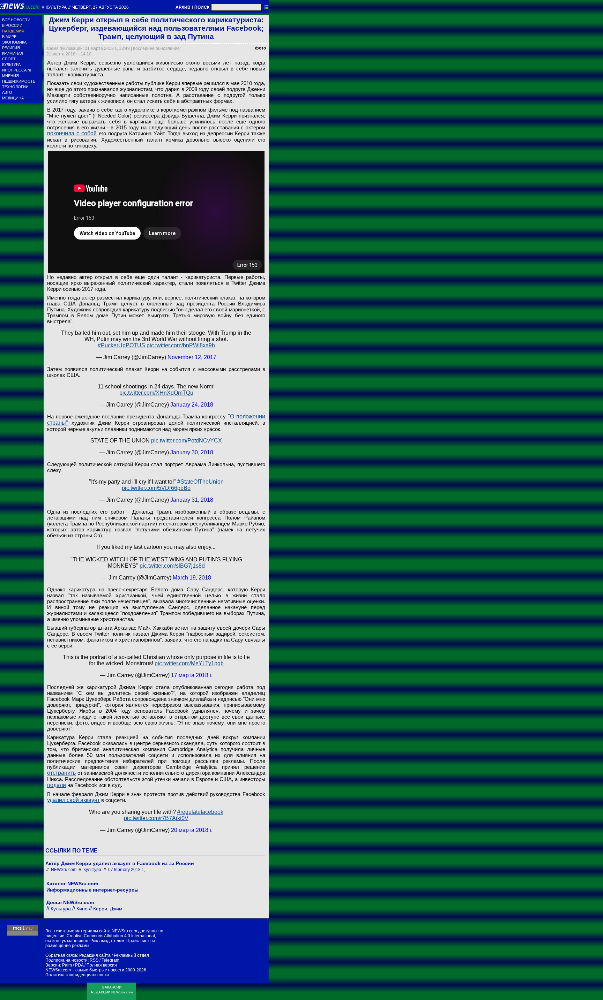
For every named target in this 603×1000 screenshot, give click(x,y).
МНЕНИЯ (10, 76)
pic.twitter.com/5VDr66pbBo (156, 488)
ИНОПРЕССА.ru (16, 70)
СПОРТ (9, 59)
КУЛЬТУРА (11, 64)
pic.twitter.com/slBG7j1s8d (172, 566)
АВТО (7, 92)
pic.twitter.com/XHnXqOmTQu (156, 393)
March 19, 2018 (192, 578)
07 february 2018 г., (126, 869)
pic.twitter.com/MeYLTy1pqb (189, 663)
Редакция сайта (95, 955)
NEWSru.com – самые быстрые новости (84, 970)
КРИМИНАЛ (12, 53)
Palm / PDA (72, 965)
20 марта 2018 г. (192, 830)
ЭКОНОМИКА (14, 42)
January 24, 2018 (191, 405)
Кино (82, 908)
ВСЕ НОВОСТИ (16, 20)
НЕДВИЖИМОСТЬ (18, 81)
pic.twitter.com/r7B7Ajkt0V (156, 818)
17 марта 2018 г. (192, 675)
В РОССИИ (12, 25)
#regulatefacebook (200, 812)
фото (260, 48)
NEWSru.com (63, 869)
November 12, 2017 (192, 357)
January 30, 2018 (191, 452)
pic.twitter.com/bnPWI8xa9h (181, 345)
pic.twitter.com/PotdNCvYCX (186, 441)
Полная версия (102, 965)
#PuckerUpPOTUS (121, 345)
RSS (94, 960)
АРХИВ (183, 7)
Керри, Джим (107, 908)
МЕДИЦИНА (13, 98)
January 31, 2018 (191, 500)
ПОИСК (201, 7)
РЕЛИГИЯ (11, 48)
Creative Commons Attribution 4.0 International (111, 935)
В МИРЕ (9, 37)
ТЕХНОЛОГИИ (15, 87)
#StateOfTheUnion (200, 482)
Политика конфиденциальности (77, 974)
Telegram (110, 960)
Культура (56, 7)
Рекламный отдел (131, 955)
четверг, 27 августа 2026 (100, 7)
